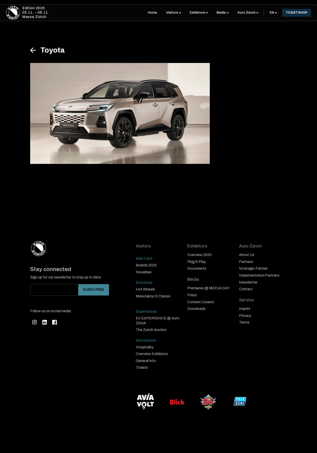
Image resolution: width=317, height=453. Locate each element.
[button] (173, 13)
